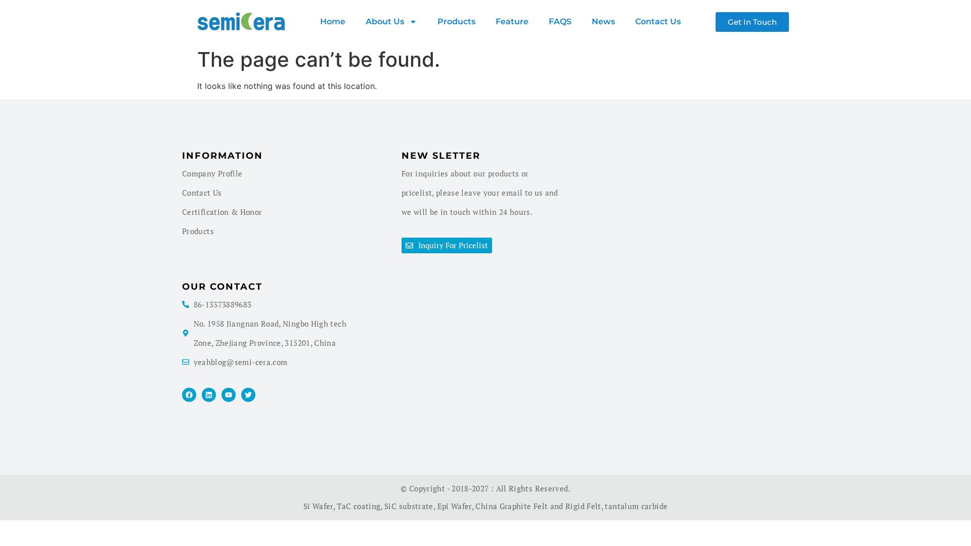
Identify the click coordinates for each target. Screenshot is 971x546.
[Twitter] (248, 395)
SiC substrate (408, 506)
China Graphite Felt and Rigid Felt (538, 506)
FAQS (560, 21)
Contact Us (658, 21)
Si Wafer (318, 506)
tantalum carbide (636, 506)
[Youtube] (229, 395)
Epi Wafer (454, 506)
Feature (512, 21)
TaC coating (358, 506)
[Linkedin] (209, 395)
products (456, 21)
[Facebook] (189, 395)
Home (332, 21)
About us (385, 21)
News (603, 21)
